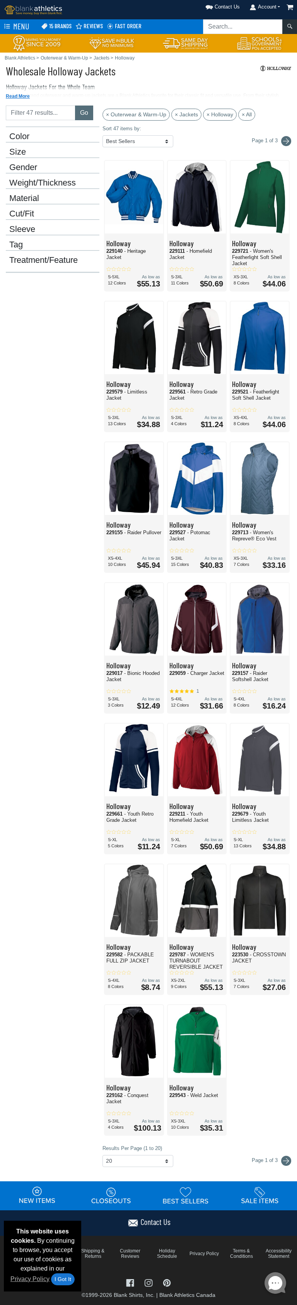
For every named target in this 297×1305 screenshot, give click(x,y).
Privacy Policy (30, 1279)
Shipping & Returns (92, 1253)
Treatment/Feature (43, 260)
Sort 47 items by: (121, 128)
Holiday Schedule (167, 1253)
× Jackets (186, 114)
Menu (20, 26)
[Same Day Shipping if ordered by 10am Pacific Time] (185, 42)
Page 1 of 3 (265, 1160)
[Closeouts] (111, 1195)
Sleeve (22, 229)
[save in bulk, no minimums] (111, 42)
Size (17, 152)
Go (84, 112)
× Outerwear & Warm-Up (136, 114)
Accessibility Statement (279, 1253)
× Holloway (220, 114)
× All (247, 114)
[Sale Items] (260, 1195)
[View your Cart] (290, 7)
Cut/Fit (21, 214)
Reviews (92, 25)
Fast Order (128, 25)
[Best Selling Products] (186, 1195)
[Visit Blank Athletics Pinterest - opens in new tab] (167, 1282)
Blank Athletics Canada (187, 1295)
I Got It (63, 1279)
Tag (16, 244)
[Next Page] (286, 141)
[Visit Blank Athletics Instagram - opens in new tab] (149, 1282)
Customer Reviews (130, 1253)
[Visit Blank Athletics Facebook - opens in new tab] (131, 1282)
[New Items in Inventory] (37, 1195)
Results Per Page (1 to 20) (132, 1148)
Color (19, 136)
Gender (23, 167)
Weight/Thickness (42, 183)
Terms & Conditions (241, 1253)
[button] (213, 5)
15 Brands (60, 25)
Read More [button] (18, 96)
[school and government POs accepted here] (260, 43)
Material (24, 198)
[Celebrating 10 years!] (37, 42)
